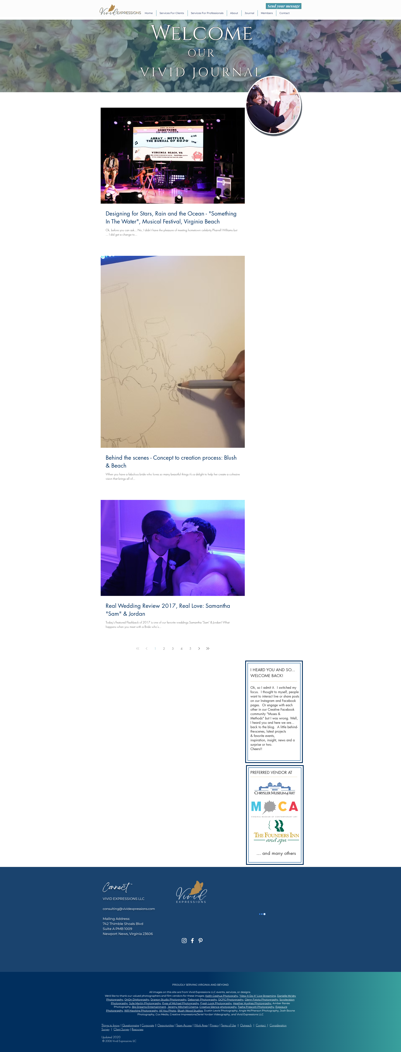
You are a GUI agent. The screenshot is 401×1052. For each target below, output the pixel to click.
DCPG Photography (231, 999)
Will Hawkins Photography (141, 1010)
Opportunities (165, 1025)
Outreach (246, 1025)
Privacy (214, 1025)
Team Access (184, 1025)
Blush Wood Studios (190, 1010)
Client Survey (121, 1029)
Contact (261, 1025)
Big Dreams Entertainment (149, 1006)
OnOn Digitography (136, 999)
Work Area (201, 1025)
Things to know (111, 1025)
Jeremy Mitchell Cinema (182, 1006)
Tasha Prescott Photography (256, 1006)
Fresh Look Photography (216, 1003)
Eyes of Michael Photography (180, 1003)
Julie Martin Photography (145, 1003)
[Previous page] (146, 648)
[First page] (137, 648)
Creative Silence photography (218, 1006)
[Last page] (208, 648)
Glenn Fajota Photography (261, 999)
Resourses (137, 1029)
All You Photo (167, 1010)
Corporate (148, 1025)
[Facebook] (192, 940)
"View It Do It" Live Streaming (257, 995)
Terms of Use (228, 1025)
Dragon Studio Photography (169, 999)
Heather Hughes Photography (252, 1003)
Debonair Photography (202, 999)
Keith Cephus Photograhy (221, 995)
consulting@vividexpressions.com (129, 909)
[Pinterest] (200, 940)
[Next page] (199, 648)
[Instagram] (184, 940)
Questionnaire (130, 1025)
